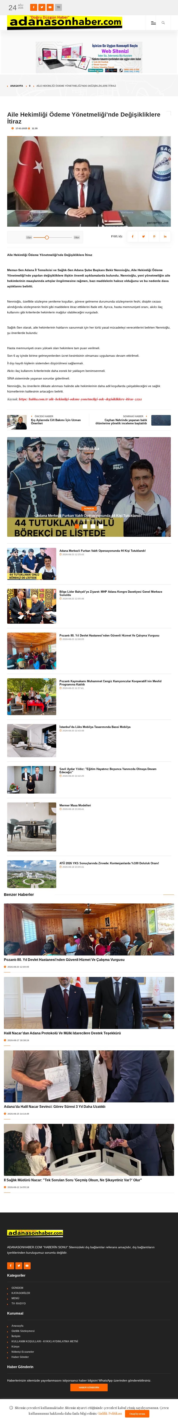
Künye (16, 1346)
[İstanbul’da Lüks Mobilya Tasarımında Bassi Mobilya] (31, 740)
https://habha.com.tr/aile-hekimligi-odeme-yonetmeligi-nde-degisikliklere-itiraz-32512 (80, 399)
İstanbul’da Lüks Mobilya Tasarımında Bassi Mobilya (94, 727)
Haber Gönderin (89, 1387)
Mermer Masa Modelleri (75, 805)
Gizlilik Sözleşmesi (23, 1331)
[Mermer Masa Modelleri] (31, 826)
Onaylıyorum (137, 1413)
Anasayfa (16, 86)
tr (58, 7)
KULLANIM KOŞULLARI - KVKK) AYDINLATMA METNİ (45, 1341)
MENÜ (15, 1298)
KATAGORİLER (21, 1293)
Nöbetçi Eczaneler (23, 1351)
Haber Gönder (20, 1357)
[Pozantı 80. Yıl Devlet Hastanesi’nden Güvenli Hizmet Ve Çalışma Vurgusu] (31, 651)
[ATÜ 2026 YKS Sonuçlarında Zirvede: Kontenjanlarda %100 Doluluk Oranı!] (31, 874)
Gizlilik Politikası (110, 1413)
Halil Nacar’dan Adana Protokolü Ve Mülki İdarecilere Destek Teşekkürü (62, 1033)
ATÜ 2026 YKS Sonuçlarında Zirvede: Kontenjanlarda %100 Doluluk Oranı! (109, 863)
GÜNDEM (89, 508)
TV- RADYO (19, 1303)
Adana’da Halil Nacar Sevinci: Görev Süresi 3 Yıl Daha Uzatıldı (54, 1106)
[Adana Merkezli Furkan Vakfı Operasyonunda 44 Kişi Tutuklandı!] (31, 564)
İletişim (16, 1336)
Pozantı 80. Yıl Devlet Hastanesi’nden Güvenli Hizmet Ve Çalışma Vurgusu (109, 635)
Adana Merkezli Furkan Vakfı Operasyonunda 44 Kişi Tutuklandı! (89, 516)
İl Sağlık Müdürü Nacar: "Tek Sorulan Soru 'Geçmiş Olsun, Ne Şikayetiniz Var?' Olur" (73, 1180)
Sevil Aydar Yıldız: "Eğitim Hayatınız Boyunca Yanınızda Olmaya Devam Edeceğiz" (108, 770)
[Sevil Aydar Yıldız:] (31, 780)
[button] (77, 526)
